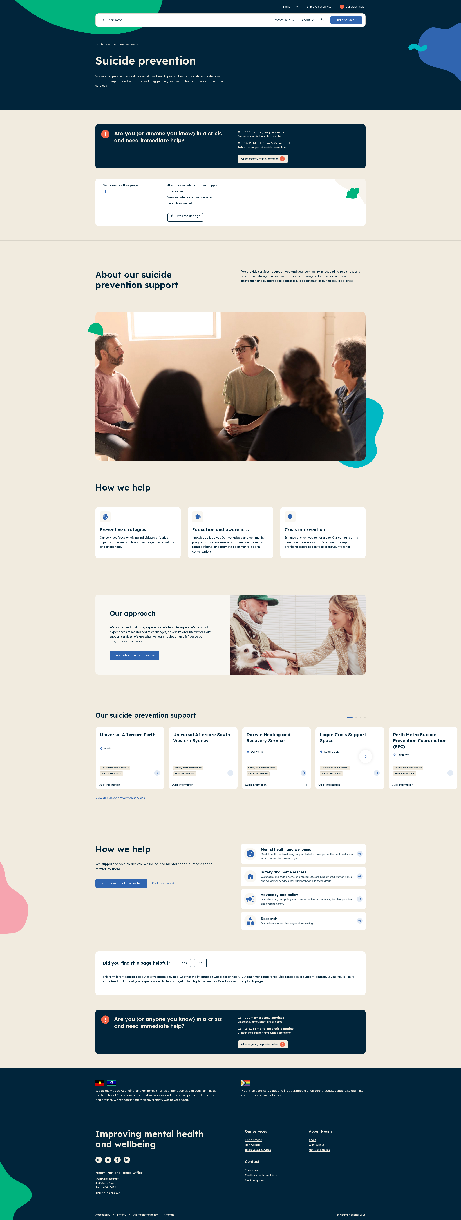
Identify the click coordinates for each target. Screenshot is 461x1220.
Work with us (316, 1144)
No (200, 963)
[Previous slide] (95, 756)
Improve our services (320, 6)
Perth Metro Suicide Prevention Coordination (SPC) (419, 740)
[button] (283, 20)
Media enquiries (254, 1180)
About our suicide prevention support (193, 185)
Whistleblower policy (145, 1214)
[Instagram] (98, 1160)
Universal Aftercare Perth (127, 734)
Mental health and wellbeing (286, 849)
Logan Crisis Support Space (343, 737)
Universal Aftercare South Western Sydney (201, 737)
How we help (176, 191)
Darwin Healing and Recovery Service (268, 737)
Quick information (109, 784)
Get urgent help (355, 6)
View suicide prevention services (189, 197)
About (312, 1140)
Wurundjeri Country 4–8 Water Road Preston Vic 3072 (106, 1183)
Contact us (251, 1170)
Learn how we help (180, 203)
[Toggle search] (323, 19)
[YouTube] (108, 1160)
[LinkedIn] (127, 1160)
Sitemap (169, 1214)
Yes (184, 963)
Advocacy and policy (279, 894)
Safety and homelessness (118, 44)
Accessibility (102, 1214)
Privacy (121, 1214)
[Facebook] (117, 1160)
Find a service (253, 1140)
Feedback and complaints (236, 981)
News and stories (319, 1150)
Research (269, 918)
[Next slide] (365, 756)
